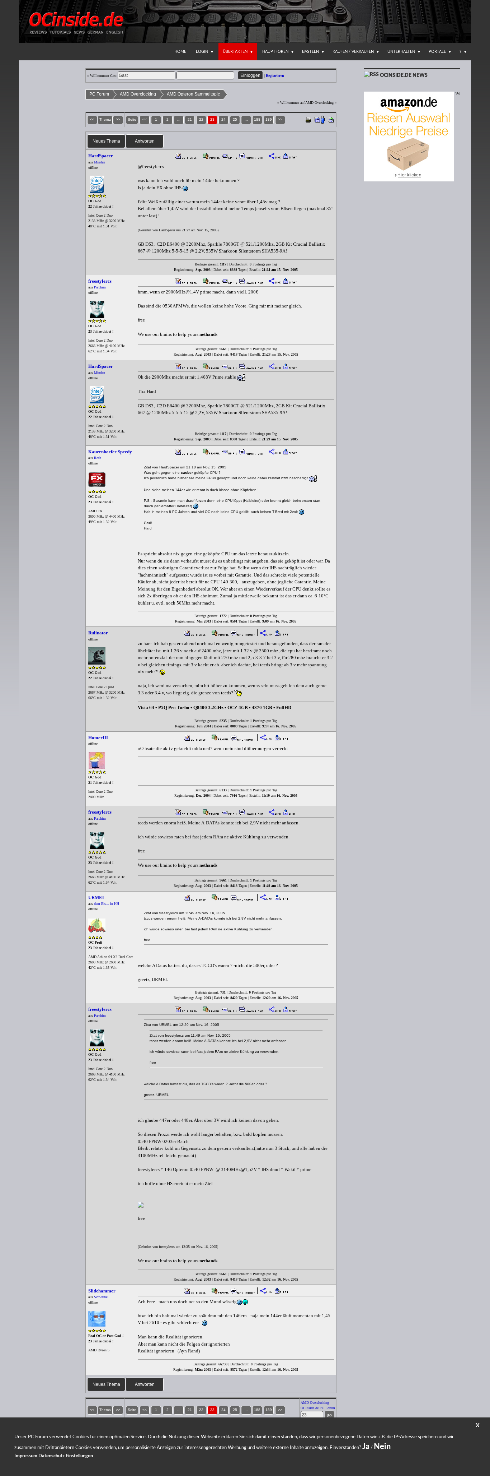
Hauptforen (275, 52)
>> (280, 119)
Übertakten (235, 52)
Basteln (310, 52)
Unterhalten (401, 52)
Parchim (100, 287)
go (329, 1415)
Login (202, 52)
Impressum (25, 1456)
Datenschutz (51, 1456)
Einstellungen (79, 1456)
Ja (365, 1446)
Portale (437, 52)
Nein (382, 1446)
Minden (99, 162)
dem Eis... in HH (106, 904)
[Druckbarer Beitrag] (308, 119)
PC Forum (99, 94)
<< (144, 119)
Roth (97, 458)
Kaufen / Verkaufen (353, 52)
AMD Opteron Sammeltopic (193, 94)
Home (180, 52)
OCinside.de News (404, 75)
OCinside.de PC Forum (318, 1408)
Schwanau (101, 1297)
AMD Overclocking (138, 94)
